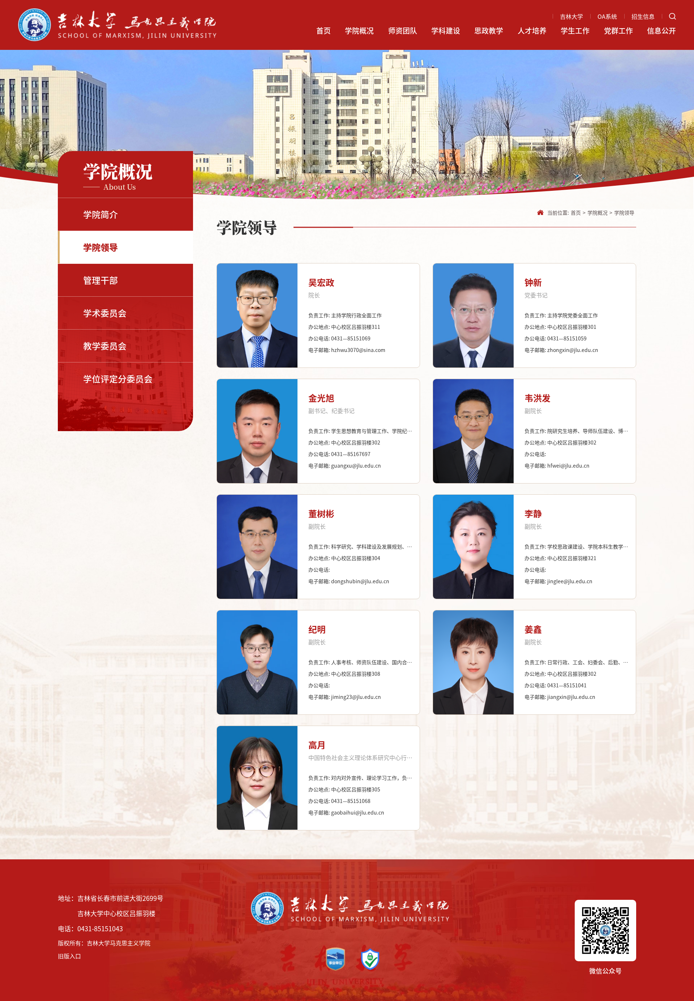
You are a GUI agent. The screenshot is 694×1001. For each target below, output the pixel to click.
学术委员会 (105, 312)
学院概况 (359, 30)
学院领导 (100, 247)
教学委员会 (105, 345)
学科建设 (445, 30)
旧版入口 (69, 955)
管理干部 (100, 280)
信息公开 (661, 30)
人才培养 (532, 30)
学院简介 (100, 214)
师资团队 (402, 30)
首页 (323, 30)
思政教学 (488, 30)
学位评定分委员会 (118, 378)
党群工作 (618, 30)
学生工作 (575, 30)
